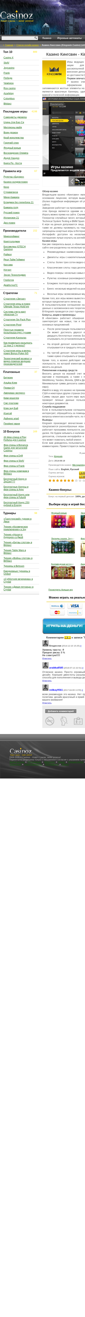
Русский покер (12, 212)
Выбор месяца (17, 762)
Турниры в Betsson (14, 566)
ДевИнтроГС (11, 285)
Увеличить (50, 104)
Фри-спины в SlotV (14, 460)
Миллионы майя (13, 127)
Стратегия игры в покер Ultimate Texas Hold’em (17, 305)
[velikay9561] (45, 690)
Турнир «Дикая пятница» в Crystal (18, 588)
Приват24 (9, 387)
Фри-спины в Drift (13, 455)
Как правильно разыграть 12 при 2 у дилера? (18, 344)
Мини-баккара (11, 197)
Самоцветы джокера (15, 117)
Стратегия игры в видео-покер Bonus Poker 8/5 (17, 352)
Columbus (9, 98)
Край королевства (14, 137)
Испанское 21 (11, 217)
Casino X (8, 57)
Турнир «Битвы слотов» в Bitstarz (18, 544)
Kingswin (58, 456)
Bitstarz (7, 103)
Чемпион (9, 83)
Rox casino (10, 88)
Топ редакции (34, 762)
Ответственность (33, 764)
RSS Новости (52, 764)
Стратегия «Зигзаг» (15, 298)
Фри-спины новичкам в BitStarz (16, 472)
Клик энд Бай (11, 408)
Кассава (8, 264)
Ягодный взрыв (59, 513)
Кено (6, 187)
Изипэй (8, 413)
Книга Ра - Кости (13, 163)
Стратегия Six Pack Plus (17, 319)
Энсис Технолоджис (15, 275)
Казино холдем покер (16, 182)
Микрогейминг (11, 236)
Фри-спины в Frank (14, 466)
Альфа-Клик (10, 382)
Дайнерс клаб (11, 418)
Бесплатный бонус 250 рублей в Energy (16, 504)
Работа (65, 764)
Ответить (47, 658)
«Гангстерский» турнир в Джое (17, 520)
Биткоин (8, 377)
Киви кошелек (11, 398)
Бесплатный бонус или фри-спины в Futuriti (16, 496)
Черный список (75, 762)
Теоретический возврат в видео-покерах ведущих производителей (18, 361)
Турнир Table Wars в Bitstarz (15, 551)
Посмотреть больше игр (60, 589)
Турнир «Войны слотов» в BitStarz (18, 559)
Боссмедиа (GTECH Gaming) (15, 248)
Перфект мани (12, 423)
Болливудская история (62, 564)
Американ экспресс (14, 393)
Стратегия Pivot (12, 324)
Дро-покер (9, 222)
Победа (8, 78)
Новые (61, 762)
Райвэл (8, 254)
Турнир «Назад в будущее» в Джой (13, 536)
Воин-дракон (11, 132)
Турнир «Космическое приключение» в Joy (16, 528)
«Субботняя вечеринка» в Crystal (18, 580)
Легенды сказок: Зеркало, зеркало (63, 538)
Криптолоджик (12, 241)
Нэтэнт (7, 269)
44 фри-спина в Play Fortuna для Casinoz (15, 438)
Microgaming (78, 465)
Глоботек (9, 280)
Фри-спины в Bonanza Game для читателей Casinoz (16, 448)
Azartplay (9, 93)
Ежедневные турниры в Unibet (17, 572)
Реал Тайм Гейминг (14, 259)
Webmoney (49, 762)
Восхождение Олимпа (16, 153)
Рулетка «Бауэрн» (14, 176)
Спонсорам (15, 764)
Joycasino (9, 67)
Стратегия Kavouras (15, 337)
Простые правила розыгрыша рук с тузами (17, 331)
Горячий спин (11, 142)
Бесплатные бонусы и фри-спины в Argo (16, 488)
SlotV (6, 62)
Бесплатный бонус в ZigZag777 (15, 480)
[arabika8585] (45, 668)
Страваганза (11, 192)
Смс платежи (11, 403)
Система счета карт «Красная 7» (15, 313)
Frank (7, 73)
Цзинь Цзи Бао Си (14, 122)
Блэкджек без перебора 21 (19, 202)
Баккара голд (11, 207)
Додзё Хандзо (11, 158)
